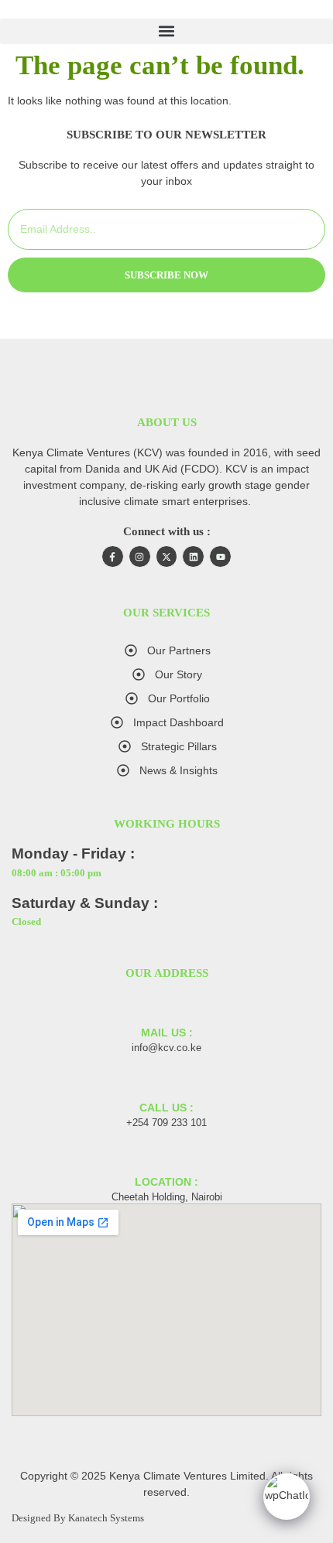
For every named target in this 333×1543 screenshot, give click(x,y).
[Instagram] (140, 556)
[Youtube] (220, 556)
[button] (166, 31)
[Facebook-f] (112, 556)
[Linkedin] (193, 556)
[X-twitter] (167, 556)
